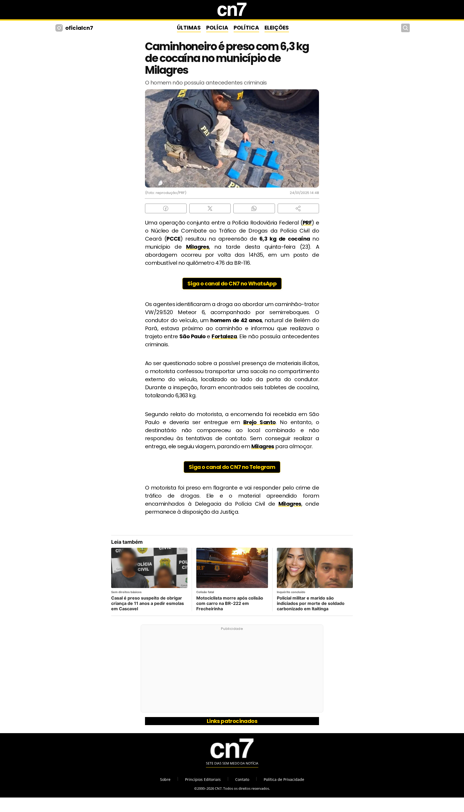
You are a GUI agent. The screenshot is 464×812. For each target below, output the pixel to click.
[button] (298, 208)
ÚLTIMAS (189, 27)
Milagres (197, 247)
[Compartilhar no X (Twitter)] (210, 208)
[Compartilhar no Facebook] (166, 208)
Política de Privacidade (284, 779)
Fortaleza (224, 336)
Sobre (165, 779)
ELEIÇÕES (276, 27)
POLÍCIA (217, 27)
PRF (307, 222)
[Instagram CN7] (60, 27)
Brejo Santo (259, 422)
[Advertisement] (232, 671)
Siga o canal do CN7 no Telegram (232, 467)
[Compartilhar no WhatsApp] (254, 208)
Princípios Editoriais (203, 779)
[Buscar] (405, 28)
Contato (242, 779)
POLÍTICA (246, 27)
